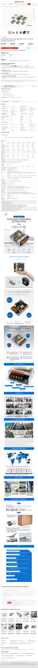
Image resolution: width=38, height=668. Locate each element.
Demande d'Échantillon (22, 50)
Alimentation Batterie (29, 655)
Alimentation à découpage (13, 640)
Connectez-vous (3, 97)
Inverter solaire (21, 640)
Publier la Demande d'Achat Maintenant (13, 604)
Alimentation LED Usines (5, 653)
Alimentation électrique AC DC (19, 655)
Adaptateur (29, 643)
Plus (1, 659)
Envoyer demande (10, 48)
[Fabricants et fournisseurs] (19, 2)
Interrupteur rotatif (3, 643)
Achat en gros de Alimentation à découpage (8, 657)
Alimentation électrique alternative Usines (28, 653)
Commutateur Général (24, 6)
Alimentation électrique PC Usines (15, 653)
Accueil (2, 6)
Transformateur (3, 640)
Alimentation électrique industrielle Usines (8, 655)
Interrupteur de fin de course (23, 643)
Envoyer (9, 602)
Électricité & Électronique (7, 6)
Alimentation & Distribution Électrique (15, 6)
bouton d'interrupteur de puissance (15, 643)
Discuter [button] (28, 48)
